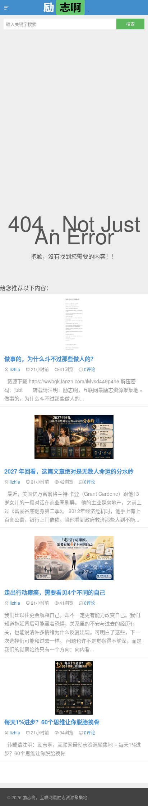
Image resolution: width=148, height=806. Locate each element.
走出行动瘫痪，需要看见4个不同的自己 (54, 592)
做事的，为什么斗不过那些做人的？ (50, 359)
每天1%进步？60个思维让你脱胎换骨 (52, 722)
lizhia (15, 369)
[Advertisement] (74, 110)
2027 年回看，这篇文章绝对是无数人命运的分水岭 (69, 471)
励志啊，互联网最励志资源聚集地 (74, 7)
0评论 (89, 369)
